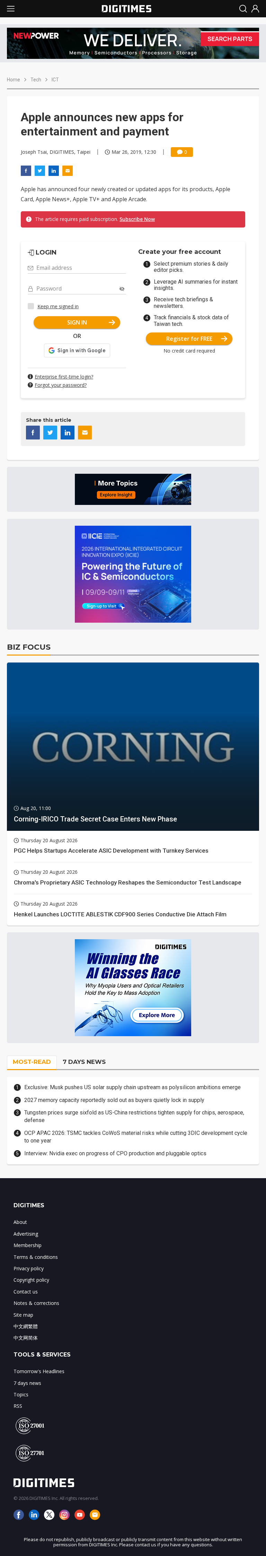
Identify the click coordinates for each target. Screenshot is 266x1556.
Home (13, 79)
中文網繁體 (26, 1326)
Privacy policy (29, 1268)
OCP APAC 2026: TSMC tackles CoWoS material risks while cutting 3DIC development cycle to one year (135, 1137)
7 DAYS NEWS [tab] (84, 1061)
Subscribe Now (137, 219)
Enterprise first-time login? (64, 376)
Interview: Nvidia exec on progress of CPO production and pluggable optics (115, 1153)
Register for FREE (189, 339)
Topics (21, 1394)
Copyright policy (31, 1280)
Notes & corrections (36, 1303)
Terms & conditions (36, 1257)
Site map (23, 1315)
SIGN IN (77, 322)
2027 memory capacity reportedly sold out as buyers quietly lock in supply (114, 1100)
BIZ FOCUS (29, 647)
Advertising (26, 1233)
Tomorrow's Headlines (39, 1371)
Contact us (26, 1291)
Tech (35, 79)
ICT (55, 79)
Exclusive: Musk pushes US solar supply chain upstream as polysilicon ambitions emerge (132, 1087)
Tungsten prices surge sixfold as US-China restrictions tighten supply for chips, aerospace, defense (134, 1116)
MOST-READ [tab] (32, 1061)
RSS (18, 1406)
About (20, 1222)
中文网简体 (26, 1337)
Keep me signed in (58, 306)
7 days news (27, 1383)
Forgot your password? (61, 385)
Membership (28, 1245)
